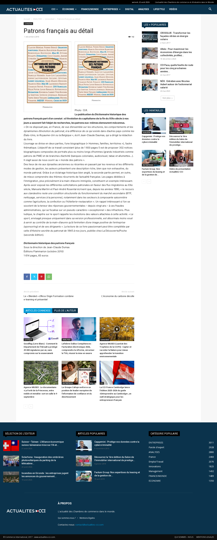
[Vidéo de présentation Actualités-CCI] (181, 158)
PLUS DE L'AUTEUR (65, 310)
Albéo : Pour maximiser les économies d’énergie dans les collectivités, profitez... (176, 52)
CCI (53, 9)
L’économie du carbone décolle (118, 296)
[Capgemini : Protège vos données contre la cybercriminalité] (154, 125)
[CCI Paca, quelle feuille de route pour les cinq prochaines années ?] (150, 69)
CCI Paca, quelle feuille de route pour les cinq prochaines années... (176, 68)
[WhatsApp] (49, 277)
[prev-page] (26, 406)
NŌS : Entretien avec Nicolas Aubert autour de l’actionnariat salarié (176, 84)
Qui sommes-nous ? (67, 518)
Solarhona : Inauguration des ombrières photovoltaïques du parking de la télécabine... (43, 460)
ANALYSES (143, 9)
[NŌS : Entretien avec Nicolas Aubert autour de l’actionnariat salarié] (150, 85)
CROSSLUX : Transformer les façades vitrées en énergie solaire (175, 36)
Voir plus (166, 98)
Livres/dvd (49, 19)
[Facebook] (27, 277)
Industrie (146, 132)
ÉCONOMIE (68, 9)
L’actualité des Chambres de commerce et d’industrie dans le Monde (184, 2)
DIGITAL (129, 9)
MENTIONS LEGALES (205, 537)
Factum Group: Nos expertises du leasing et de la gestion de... (153, 172)
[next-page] (31, 406)
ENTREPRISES (110, 9)
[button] (210, 9)
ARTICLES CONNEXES (38, 310)
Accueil (27, 19)
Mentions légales (87, 518)
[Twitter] (34, 277)
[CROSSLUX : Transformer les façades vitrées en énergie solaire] (150, 36)
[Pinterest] (41, 277)
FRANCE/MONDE (90, 9)
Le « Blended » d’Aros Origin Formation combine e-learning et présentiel (49, 298)
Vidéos (173, 9)
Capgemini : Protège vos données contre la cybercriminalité (153, 139)
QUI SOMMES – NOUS (183, 537)
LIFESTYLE (159, 9)
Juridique (28, 340)
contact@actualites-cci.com (89, 524)
